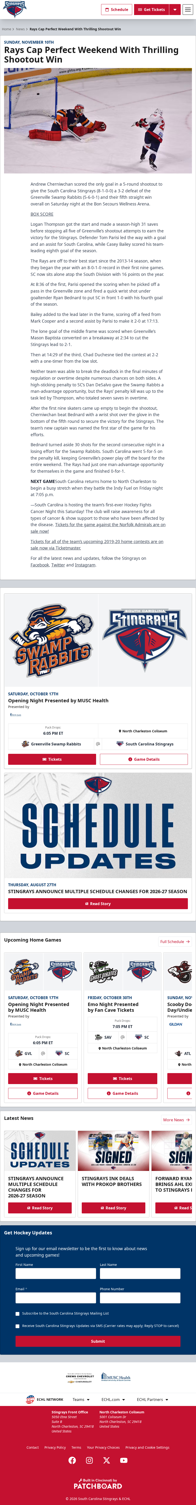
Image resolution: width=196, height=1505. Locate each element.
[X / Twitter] (106, 1460)
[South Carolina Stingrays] (15, 10)
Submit (98, 1341)
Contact (33, 1447)
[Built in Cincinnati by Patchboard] (98, 1484)
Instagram (85, 565)
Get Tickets (154, 9)
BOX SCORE (42, 214)
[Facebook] (72, 1460)
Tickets (55, 759)
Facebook (40, 565)
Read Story (100, 903)
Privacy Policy (55, 1447)
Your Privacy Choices (103, 1447)
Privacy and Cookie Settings (147, 1447)
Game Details (147, 759)
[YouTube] (124, 1460)
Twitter (58, 565)
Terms (76, 1447)
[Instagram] (89, 1460)
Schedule (119, 9)
